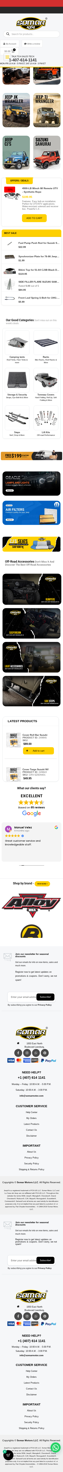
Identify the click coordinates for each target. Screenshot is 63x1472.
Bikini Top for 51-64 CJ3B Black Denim (39, 270)
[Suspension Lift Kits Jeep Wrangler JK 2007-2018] (31, 623)
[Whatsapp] (36, 1053)
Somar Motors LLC (27, 1182)
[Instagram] (27, 1053)
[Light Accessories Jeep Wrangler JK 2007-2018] (31, 657)
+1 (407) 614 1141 (31, 1077)
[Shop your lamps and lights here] (31, 486)
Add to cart (34, 218)
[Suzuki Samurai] (47, 155)
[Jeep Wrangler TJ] (47, 112)
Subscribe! (45, 997)
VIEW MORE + (42, 884)
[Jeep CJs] (16, 155)
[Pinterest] (45, 1053)
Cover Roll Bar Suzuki (35, 735)
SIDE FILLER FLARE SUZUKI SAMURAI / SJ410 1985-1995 (39, 281)
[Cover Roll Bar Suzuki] (13, 740)
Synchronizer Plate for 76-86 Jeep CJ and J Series (39, 256)
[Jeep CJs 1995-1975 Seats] (31, 547)
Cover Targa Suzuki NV (36, 769)
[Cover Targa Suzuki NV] (13, 774)
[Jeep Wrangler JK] (16, 112)
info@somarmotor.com (31, 1096)
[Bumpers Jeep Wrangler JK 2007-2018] (32, 589)
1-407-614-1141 (23, 60)
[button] (56, 1447)
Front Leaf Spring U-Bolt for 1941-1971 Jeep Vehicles (39, 297)
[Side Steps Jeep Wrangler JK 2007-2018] (31, 691)
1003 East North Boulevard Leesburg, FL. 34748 (35, 1045)
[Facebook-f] (18, 1053)
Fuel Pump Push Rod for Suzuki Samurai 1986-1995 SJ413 (39, 243)
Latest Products (22, 721)
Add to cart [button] (38, 750)
